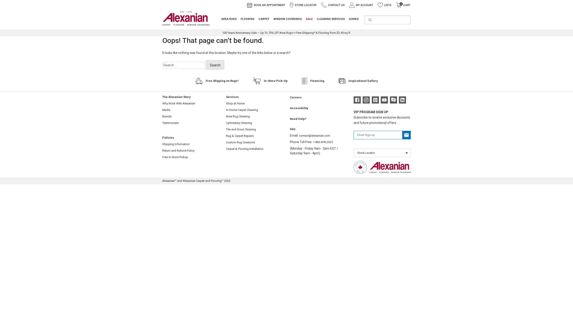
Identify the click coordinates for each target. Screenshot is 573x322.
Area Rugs (229, 19)
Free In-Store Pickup (175, 157)
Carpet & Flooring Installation (244, 148)
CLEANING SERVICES (331, 19)
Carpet (264, 19)
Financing (317, 81)
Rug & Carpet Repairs (240, 136)
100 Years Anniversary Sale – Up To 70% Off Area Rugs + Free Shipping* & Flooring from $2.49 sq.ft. (286, 32)
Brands (166, 116)
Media (166, 110)
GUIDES (354, 19)
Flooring (247, 19)
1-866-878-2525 (323, 142)
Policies (168, 137)
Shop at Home (235, 103)
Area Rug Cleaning (238, 116)
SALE (309, 19)
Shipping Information (176, 144)
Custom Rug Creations (240, 142)
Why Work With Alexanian (178, 103)
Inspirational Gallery (363, 81)
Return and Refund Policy (178, 150)
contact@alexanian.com (314, 135)
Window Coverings (288, 19)
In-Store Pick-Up (276, 81)
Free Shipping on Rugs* (222, 81)
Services (232, 97)
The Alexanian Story (176, 97)
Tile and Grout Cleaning (241, 129)
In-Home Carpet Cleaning (242, 110)
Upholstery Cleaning (239, 123)
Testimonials (170, 123)
